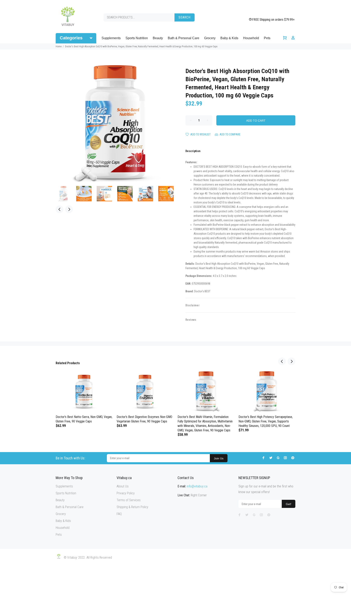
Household (251, 38)
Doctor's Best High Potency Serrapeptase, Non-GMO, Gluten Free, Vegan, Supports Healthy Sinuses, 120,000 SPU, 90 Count (265, 421)
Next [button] (69, 209)
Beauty (158, 38)
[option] (66, 193)
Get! (288, 504)
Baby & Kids (229, 38)
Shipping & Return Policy (132, 507)
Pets (267, 38)
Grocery (210, 38)
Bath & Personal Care (183, 38)
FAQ (119, 514)
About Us (123, 486)
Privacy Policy (126, 493)
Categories (71, 37)
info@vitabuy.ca (197, 486)
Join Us (218, 458)
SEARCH (185, 17)
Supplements (111, 38)
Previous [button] (59, 209)
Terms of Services (129, 500)
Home (59, 46)
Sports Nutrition (137, 38)
